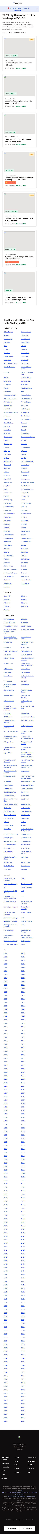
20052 (22, 1023)
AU (5, 887)
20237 (22, 1128)
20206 (22, 1082)
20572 (22, 1393)
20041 (22, 1009)
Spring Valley (8, 405)
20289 (22, 1163)
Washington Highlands (10, 569)
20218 (5, 1103)
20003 (5, 957)
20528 (22, 1337)
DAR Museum (8, 717)
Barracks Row (25, 583)
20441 (22, 1278)
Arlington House (8, 742)
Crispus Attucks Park (27, 788)
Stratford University (26, 921)
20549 (5, 1372)
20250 (22, 1142)
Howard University (26, 887)
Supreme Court (25, 669)
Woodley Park (25, 412)
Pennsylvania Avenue (10, 815)
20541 (22, 1358)
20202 (5, 1079)
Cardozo (23, 822)
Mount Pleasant (25, 339)
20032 (22, 995)
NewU (23, 944)
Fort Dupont (7, 520)
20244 (22, 1138)
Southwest (24, 573)
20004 (22, 957)
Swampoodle (24, 493)
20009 (5, 967)
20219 (22, 1103)
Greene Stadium (25, 866)
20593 (5, 1417)
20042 (5, 1013)
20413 (5, 1236)
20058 (5, 1033)
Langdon (23, 458)
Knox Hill (7, 562)
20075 (5, 1061)
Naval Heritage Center (27, 720)
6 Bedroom (24, 603)
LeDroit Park (24, 335)
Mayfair (23, 534)
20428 (22, 1260)
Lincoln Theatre (8, 825)
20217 (22, 1100)
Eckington (7, 451)
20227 (5, 1117)
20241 (22, 1135)
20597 (5, 1421)
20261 (5, 1152)
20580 (5, 1407)
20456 (22, 1288)
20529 (5, 1341)
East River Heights (9, 513)
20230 (22, 1121)
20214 (5, 1096)
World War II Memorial (10, 651)
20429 (5, 1264)
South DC (7, 580)
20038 (5, 1006)
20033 (5, 999)
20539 (22, 1355)
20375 (22, 1194)
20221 (22, 1107)
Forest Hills (24, 384)
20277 (5, 1163)
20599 (22, 1421)
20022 (22, 985)
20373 (22, 1191)
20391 (22, 1204)
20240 (5, 1135)
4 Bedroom (24, 599)
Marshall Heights (9, 534)
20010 (22, 967)
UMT (22, 925)
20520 (22, 1323)
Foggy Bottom (25, 356)
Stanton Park (24, 792)
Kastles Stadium (25, 862)
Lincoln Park (24, 799)
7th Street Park (8, 788)
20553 (22, 1375)
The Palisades (8, 402)
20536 (5, 1351)
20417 (5, 1243)
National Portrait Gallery (28, 781)
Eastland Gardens (26, 513)
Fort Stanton (24, 520)
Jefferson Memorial (26, 654)
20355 (5, 1187)
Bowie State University (10, 918)
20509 (22, 1316)
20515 (5, 1323)
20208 (22, 1086)
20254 (5, 1149)
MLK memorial (8, 663)
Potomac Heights (26, 402)
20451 (22, 1285)
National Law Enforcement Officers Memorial (10, 708)
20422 (22, 1250)
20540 (5, 1358)
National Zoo (7, 781)
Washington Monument (27, 629)
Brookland (7, 447)
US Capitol (24, 619)
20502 (5, 1306)
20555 (22, 1379)
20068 (5, 1051)
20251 (5, 1145)
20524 (22, 1330)
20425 (5, 1257)
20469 (22, 1295)
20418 (22, 1243)
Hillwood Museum (9, 658)
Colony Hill (7, 384)
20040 (5, 1009)
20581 (22, 1407)
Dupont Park (7, 510)
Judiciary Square (25, 479)
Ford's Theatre (25, 647)
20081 (22, 1068)
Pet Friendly (24, 606)
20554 (5, 1379)
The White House (9, 619)
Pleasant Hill (7, 465)
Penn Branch (7, 541)
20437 (5, 1274)
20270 (22, 1159)
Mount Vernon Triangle (27, 482)
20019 (22, 981)
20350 (22, 1184)
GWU (22, 878)
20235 (5, 1128)
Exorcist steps (25, 684)
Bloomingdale (8, 444)
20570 (22, 1389)
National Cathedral (26, 651)
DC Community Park (10, 844)
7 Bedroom (7, 606)
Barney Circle (25, 475)
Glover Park (7, 391)
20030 (5, 995)
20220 (5, 1107)
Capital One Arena (9, 690)
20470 (5, 1299)
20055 (22, 1027)
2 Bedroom (24, 596)
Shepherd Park (8, 437)
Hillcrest (23, 527)
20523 (5, 1330)
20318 (22, 1177)
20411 (5, 1232)
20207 (5, 1086)
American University (27, 884)
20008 (22, 964)
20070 (5, 1054)
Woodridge (7, 475)
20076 (22, 1061)
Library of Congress (9, 622)
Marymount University (10, 921)
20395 (22, 1211)
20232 (5, 1124)
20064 (5, 1044)
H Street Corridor (26, 580)
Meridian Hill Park (9, 795)
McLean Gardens (26, 395)
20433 (5, 1267)
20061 (22, 1037)
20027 (5, 992)
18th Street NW (25, 815)
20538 (5, 1355)
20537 (22, 1351)
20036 (5, 1002)
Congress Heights (9, 555)
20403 (22, 1218)
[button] (37, 3)
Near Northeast (25, 486)
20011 (5, 971)
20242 (5, 1138)
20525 (5, 1334)
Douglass (23, 555)
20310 (5, 1173)
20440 (5, 1278)
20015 (22, 974)
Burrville (23, 499)
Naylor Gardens (8, 538)
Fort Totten (7, 426)
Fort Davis (24, 517)
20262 (22, 1152)
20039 (22, 1006)
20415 (5, 1239)
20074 (22, 1058)
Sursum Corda (8, 493)
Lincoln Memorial (26, 626)
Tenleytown (24, 405)
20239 (22, 1131)
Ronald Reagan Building (11, 731)
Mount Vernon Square (10, 363)
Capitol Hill (7, 479)
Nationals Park (8, 676)
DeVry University (26, 941)
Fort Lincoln (7, 454)
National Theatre (25, 844)
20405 (22, 1222)
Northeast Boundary (26, 538)
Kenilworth (7, 531)
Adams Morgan (8, 332)
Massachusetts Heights (10, 395)
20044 (5, 1016)
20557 (5, 1382)
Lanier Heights (8, 339)
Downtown (7, 353)
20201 (22, 1075)
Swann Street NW (26, 837)
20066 (5, 1047)
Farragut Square (8, 837)
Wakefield (7, 409)
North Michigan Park (27, 461)
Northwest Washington (10, 573)
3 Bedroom (7, 599)
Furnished (7, 610)
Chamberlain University (10, 941)
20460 (5, 1292)
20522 (22, 1327)
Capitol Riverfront (9, 576)
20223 (22, 1110)
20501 (22, 1302)
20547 (5, 1368)
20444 (22, 1281)
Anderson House (8, 695)
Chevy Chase (7, 381)
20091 (5, 1075)
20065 (22, 1044)
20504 (5, 1309)
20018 (5, 981)
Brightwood (7, 419)
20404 (5, 1222)
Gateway (23, 454)
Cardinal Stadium (9, 866)
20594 (22, 1417)
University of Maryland (10, 907)
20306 (22, 1170)
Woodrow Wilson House (28, 717)
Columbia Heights (26, 332)
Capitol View (7, 503)
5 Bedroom (7, 603)
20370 (22, 1187)
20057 (22, 1030)
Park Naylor (24, 562)
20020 (5, 985)
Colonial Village (8, 423)
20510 (5, 1320)
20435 (5, 1271)
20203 (22, 1079)
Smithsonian (24, 622)
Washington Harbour (27, 726)
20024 (5, 988)
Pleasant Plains (25, 342)
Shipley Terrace (8, 566)
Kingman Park (8, 482)
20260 (22, 1149)
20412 (22, 1232)
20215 (22, 1096)
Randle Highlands (26, 541)
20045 (22, 1016)
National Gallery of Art (10, 626)
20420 (22, 1246)
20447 (5, 1285)
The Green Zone (8, 818)
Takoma (6, 440)
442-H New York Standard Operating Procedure (15, 1492)
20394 (5, 1211)
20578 (5, 1403)
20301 (22, 1166)
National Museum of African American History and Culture (27, 754)
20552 (5, 1375)
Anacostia (6, 548)
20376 (5, 1198)
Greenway (24, 524)
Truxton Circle (25, 472)
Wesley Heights (25, 409)
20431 (22, 1264)
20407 (22, 1225)
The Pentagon (8, 681)
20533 (22, 1344)
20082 (5, 1072)
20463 (22, 1292)
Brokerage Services (13, 1496)
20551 (22, 1372)
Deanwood (24, 506)
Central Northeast (26, 503)
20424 (22, 1253)
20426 (22, 1257)
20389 (22, 1201)
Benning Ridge (8, 499)
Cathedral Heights (26, 377)
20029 (22, 992)
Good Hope (7, 524)
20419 (5, 1246)
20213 (22, 1093)
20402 (5, 1218)
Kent (22, 391)
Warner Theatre (25, 848)
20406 (5, 1225)
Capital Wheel (8, 753)
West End (6, 372)
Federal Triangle (8, 356)
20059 (22, 1033)
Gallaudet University (10, 901)
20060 (5, 1037)
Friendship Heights (26, 388)
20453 (5, 1288)
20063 (22, 1040)
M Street (23, 825)
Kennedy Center (8, 848)
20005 (5, 960)
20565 (22, 1386)
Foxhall (6, 388)
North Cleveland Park (10, 398)
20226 (22, 1114)
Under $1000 (7, 596)
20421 (5, 1250)
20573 (5, 1396)
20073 (5, 1058)
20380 (22, 1198)
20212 (5, 1093)
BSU (22, 918)
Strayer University (26, 912)
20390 (5, 1204)
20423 (5, 1253)
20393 (22, 1208)
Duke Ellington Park (10, 792)
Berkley (6, 377)
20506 (5, 1313)
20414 (22, 1236)
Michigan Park (8, 461)
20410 (22, 1229)
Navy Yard (7, 486)
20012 (22, 971)
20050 (5, 1023)
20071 (22, 1054)
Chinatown (24, 349)
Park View (7, 342)
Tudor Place (7, 713)
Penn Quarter (24, 363)
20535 (22, 1348)
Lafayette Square (26, 834)
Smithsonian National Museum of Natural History (10, 631)
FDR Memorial (8, 669)
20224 (5, 1114)
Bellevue (6, 552)
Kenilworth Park (25, 808)
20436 (22, 1271)
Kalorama (6, 335)
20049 (22, 1020)
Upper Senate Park (26, 811)
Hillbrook (6, 527)
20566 (5, 1389)
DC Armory (7, 869)
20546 (22, 1365)
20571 (5, 1393)
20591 (22, 1414)
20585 (5, 1410)
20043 (22, 1013)
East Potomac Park (9, 811)
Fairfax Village (8, 517)
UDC (22, 896)
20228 (22, 1117)
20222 (5, 1110)
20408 (5, 1229)
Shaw (5, 346)
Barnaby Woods (25, 416)
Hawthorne (24, 426)
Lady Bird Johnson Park (11, 804)
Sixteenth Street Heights (28, 437)
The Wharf (24, 681)
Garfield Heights (25, 559)
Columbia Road (25, 818)
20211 (22, 1089)
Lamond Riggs (25, 433)
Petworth (23, 430)
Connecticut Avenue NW (11, 834)
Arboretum (24, 440)
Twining (23, 545)
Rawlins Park (7, 808)
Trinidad (6, 472)
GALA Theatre (8, 851)
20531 (5, 1344)
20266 (22, 1156)
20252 (22, 1145)
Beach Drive (7, 829)
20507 (22, 1313)
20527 (5, 1337)
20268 (5, 1159)
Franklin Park (25, 795)
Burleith (6, 349)
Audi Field (24, 869)
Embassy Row (25, 713)
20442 (5, 1281)
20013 (5, 974)
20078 (22, 1065)
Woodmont (7, 416)
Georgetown (7, 360)
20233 (22, 1124)
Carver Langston (25, 447)
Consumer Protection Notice (27, 1496)
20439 (22, 1274)
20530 (22, 1341)
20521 (5, 1327)
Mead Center (24, 857)
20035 (22, 999)
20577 (22, 1400)
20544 (5, 1365)
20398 (5, 1215)
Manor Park (7, 430)
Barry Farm (24, 548)
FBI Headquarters (9, 701)
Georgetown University (10, 884)
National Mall (25, 576)
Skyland (23, 566)
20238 (5, 1131)
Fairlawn (6, 559)
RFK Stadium (8, 862)
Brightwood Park (26, 419)
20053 (5, 1027)
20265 (5, 1156)
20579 (22, 1403)
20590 (5, 1414)
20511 (22, 1320)
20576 (5, 1400)
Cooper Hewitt (25, 771)
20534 (5, 1348)
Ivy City (6, 458)
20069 (22, 1051)
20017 (22, 978)
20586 (22, 1410)
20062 (5, 1040)
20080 (5, 1068)
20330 (22, 1180)
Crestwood (24, 423)
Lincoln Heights (25, 531)
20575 (22, 1396)
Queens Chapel (25, 465)
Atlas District (7, 583)
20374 (5, 1194)
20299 (5, 1166)
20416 (22, 1239)
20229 (5, 1121)
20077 (5, 1065)
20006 (22, 960)
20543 (22, 1362)
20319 (5, 1180)
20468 (5, 1295)
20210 (5, 1089)
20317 (5, 1177)
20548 (22, 1368)
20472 (22, 1299)
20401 (22, 1215)
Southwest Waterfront (27, 489)
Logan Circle (24, 360)
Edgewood (24, 451)
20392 (5, 1208)
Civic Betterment (9, 506)
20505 (22, 1309)
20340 (5, 1184)
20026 (22, 988)
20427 (5, 1260)
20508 (5, 1316)
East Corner (24, 510)
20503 (22, 1306)
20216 (5, 1100)
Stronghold (24, 468)
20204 (5, 1082)
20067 (22, 1047)
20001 (5, 953)
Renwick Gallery (8, 785)
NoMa (5, 489)
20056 (5, 1030)
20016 (5, 978)
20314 (22, 1173)
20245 (5, 1142)
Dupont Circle (25, 353)
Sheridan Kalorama (9, 367)
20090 (22, 1072)
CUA (22, 891)
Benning (6, 496)
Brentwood (24, 444)
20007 (5, 964)
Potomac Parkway (26, 841)
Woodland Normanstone (11, 412)
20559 (22, 1382)
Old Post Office (25, 672)
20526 (22, 1334)
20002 (22, 953)
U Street (23, 346)
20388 (5, 1201)
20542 (5, 1362)
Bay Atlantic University (10, 944)
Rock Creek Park (26, 804)
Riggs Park (7, 433)
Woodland (24, 569)
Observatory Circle (26, 398)
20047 (5, 1020)
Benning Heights (25, 496)
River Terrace (8, 545)
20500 (5, 1302)
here (22, 1490)
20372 (5, 1191)
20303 (5, 1170)
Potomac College (9, 930)
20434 (22, 1267)
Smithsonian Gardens (27, 785)
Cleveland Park (25, 381)
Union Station (8, 672)
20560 (5, 1386)
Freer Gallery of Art (9, 776)
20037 (22, 1002)
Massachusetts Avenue (10, 841)
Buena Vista (24, 552)
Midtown (6, 587)
